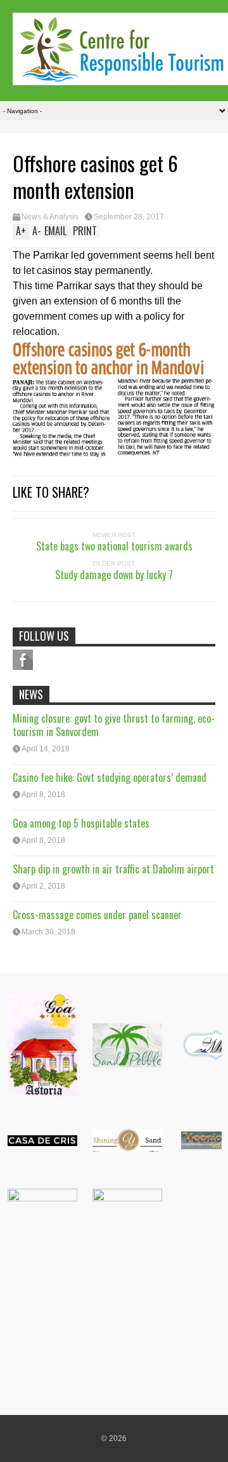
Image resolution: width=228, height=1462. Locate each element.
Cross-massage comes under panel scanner (97, 914)
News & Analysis (50, 216)
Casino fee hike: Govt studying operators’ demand (109, 777)
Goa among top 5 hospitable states (81, 823)
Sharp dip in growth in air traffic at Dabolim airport (113, 869)
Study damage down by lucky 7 (114, 574)
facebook (23, 660)
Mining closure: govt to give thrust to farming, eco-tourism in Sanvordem (114, 725)
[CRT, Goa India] (120, 76)
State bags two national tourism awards (114, 546)
